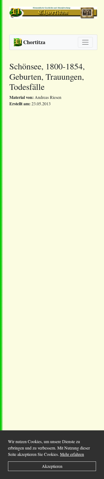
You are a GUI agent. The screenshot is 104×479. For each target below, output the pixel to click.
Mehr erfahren (72, 454)
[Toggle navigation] (85, 42)
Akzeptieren (52, 466)
